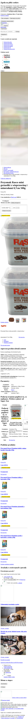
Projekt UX (21, 716)
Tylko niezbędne (5, 18)
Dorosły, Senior (9, 194)
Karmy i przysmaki (8, 170)
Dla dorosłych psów (9, 173)
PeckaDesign (20, 718)
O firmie (3, 687)
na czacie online (12, 579)
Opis (5, 340)
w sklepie (19, 583)
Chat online (6, 671)
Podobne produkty (8, 342)
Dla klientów (4, 683)
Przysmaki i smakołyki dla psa (11, 171)
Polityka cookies (5, 15)
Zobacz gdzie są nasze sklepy (19, 697)
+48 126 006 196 (8, 576)
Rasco (12, 389)
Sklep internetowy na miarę (8, 718)
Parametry (6, 341)
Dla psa (5, 169)
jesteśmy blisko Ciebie (9, 677)
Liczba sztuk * (5, 207)
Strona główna (7, 167)
